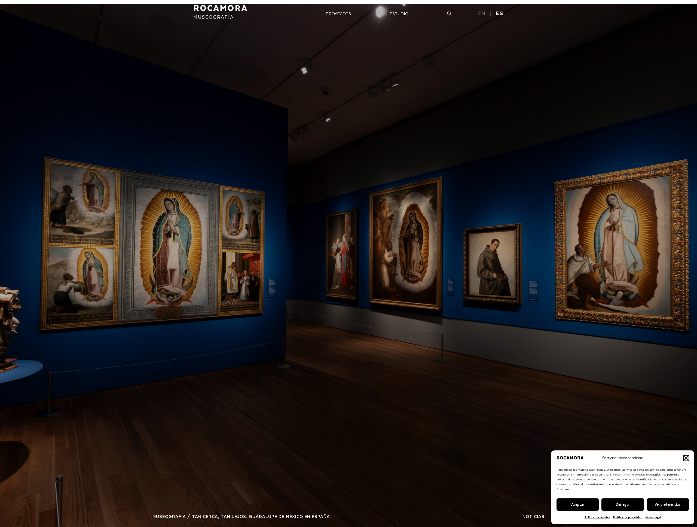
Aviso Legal (653, 517)
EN (482, 13)
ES (500, 13)
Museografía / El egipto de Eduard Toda (237, 516)
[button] (686, 458)
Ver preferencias (668, 504)
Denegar (622, 504)
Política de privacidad (628, 517)
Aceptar (577, 504)
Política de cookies (597, 517)
